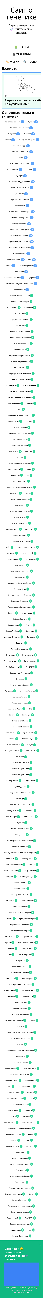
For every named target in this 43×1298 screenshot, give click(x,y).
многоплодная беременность (21, 1128)
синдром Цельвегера (21, 1062)
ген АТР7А (30, 1218)
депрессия (32, 637)
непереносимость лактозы (21, 433)
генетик (30, 170)
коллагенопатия (21, 254)
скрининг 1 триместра (21, 775)
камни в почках (21, 1152)
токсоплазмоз (21, 577)
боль (31, 1230)
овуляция (21, 823)
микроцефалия (13, 529)
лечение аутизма (27, 265)
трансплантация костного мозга (21, 1032)
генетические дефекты (27, 547)
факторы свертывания (15, 1020)
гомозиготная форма (14, 1194)
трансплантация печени (21, 511)
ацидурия (10, 691)
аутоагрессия (11, 936)
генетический (13, 1218)
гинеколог (11, 900)
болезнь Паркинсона (21, 1236)
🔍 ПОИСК (30, 62)
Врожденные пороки (28, 140)
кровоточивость (14, 1146)
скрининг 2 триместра (21, 769)
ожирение (29, 307)
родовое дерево (21, 787)
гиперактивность (12, 661)
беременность (21, 206)
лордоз (32, 1134)
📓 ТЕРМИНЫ (21, 54)
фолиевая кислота (21, 1002)
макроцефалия (28, 859)
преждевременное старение (21, 595)
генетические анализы (21, 128)
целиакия (12, 996)
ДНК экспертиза (25, 954)
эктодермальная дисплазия (21, 984)
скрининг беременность (21, 361)
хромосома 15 (21, 505)
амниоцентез (21, 289)
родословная (31, 781)
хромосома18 (12, 733)
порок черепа (21, 517)
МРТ (31, 259)
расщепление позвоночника (21, 793)
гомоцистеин (21, 1182)
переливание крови (21, 1104)
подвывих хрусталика (21, 601)
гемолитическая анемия (21, 1224)
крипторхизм (14, 451)
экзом (28, 493)
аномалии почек (15, 259)
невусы (14, 1116)
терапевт (21, 1044)
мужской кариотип (21, 847)
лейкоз (28, 1140)
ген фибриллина (13, 667)
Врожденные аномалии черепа (21, 487)
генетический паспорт (21, 236)
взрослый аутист (21, 481)
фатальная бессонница (21, 1014)
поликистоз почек (14, 1092)
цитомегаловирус (30, 990)
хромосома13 (29, 733)
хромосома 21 (21, 565)
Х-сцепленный (29, 553)
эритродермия (29, 978)
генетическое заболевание (21, 164)
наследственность (21, 224)
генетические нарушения (21, 331)
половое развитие (26, 1086)
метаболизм (21, 313)
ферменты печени (21, 1008)
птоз (10, 1086)
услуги (31, 745)
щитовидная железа (21, 721)
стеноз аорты (21, 1056)
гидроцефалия (15, 469)
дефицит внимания (13, 637)
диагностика (21, 325)
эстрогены (11, 978)
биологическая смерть (21, 930)
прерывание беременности (21, 805)
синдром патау (21, 589)
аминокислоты (21, 349)
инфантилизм (31, 870)
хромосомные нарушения (21, 248)
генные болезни (14, 403)
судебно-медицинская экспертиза (21, 1050)
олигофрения (30, 817)
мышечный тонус (21, 439)
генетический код (21, 906)
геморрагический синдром (21, 912)
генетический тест (14, 122)
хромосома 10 (28, 996)
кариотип (21, 158)
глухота (33, 1194)
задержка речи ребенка (21, 319)
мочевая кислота (30, 1122)
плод (33, 1098)
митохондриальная (21, 445)
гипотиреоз (12, 655)
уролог (33, 1020)
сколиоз (30, 421)
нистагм (29, 1110)
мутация (9, 140)
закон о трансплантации (21, 1164)
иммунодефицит (28, 876)
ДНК (21, 409)
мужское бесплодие (21, 523)
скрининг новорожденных (21, 355)
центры (21, 176)
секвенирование (12, 781)
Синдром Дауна (28, 948)
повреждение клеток (15, 1098)
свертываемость (30, 1068)
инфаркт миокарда (21, 1158)
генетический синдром (21, 301)
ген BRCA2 (12, 553)
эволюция (27, 715)
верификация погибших (21, 924)
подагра (31, 1092)
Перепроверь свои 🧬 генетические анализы (21, 28)
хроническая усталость (21, 727)
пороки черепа (11, 385)
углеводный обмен (13, 751)
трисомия (21, 757)
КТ (11, 954)
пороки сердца (21, 146)
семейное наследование (21, 218)
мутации (27, 1116)
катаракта (30, 529)
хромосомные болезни (21, 499)
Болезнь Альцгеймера (21, 972)
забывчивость (21, 1170)
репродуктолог (21, 367)
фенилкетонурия (15, 745)
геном (30, 469)
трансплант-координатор (21, 1038)
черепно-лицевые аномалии (21, 415)
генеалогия (16, 475)
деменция (21, 643)
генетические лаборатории (21, 212)
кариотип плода (21, 535)
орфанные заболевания (21, 200)
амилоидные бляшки (27, 942)
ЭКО (32, 709)
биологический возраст (21, 685)
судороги (33, 277)
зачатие (21, 457)
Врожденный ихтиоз (21, 966)
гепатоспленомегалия (21, 1212)
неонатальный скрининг (21, 391)
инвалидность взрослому (21, 541)
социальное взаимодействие (21, 583)
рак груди (21, 799)
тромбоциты (32, 751)
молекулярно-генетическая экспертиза (21, 853)
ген (28, 475)
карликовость (14, 625)
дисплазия (31, 631)
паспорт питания (21, 427)
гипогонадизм (29, 655)
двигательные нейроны (21, 1176)
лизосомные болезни (14, 864)
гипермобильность (21, 1200)
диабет (8, 547)
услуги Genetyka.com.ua (21, 571)
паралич (12, 613)
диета (10, 265)
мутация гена (21, 835)
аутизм (32, 122)
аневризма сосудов (21, 703)
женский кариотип (21, 882)
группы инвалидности (21, 649)
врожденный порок (28, 918)
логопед (14, 1140)
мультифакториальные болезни (21, 841)
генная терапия (28, 900)
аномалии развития (13, 277)
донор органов (21, 888)
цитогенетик (32, 559)
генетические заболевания (21, 337)
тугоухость (21, 1026)
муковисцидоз (11, 1122)
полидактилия (13, 811)
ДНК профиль (21, 960)
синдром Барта (11, 1068)
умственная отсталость (21, 152)
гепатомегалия (31, 661)
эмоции (13, 715)
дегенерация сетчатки (21, 894)
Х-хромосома (13, 307)
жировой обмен (13, 631)
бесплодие (21, 271)
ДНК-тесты (21, 194)
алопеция (11, 948)
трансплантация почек (21, 763)
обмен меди (14, 1110)
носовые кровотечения (21, 829)
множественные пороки (21, 295)
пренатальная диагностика (21, 182)
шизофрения (10, 990)
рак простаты (31, 1080)
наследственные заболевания (21, 397)
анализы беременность (21, 343)
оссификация (28, 613)
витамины (21, 679)
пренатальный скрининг (21, 379)
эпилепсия (15, 493)
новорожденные (30, 385)
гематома (10, 918)
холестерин (11, 739)
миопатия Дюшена (15, 1134)
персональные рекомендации (21, 607)
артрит (9, 942)
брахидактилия (15, 1230)
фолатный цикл (29, 739)
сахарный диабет (12, 1080)
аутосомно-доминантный (21, 242)
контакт (33, 864)
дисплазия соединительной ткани (21, 283)
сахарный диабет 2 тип (21, 1074)
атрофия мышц (29, 936)
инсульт (30, 625)
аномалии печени (21, 697)
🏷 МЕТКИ (13, 62)
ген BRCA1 (31, 667)
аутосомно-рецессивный (21, 188)
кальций (29, 451)
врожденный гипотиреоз (21, 673)
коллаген (31, 1146)
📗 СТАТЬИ (21, 47)
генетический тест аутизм (21, 230)
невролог (13, 134)
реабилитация (14, 170)
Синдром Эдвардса (12, 559)
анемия (31, 403)
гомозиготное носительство (21, 1188)
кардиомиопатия (12, 870)
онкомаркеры (12, 817)
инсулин (11, 876)
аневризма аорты (16, 709)
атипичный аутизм (28, 691)
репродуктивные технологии (21, 373)
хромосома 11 (14, 421)
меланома (11, 859)
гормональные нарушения (21, 463)
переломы (30, 811)
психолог (29, 134)
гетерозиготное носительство (21, 1206)
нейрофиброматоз (21, 619)
